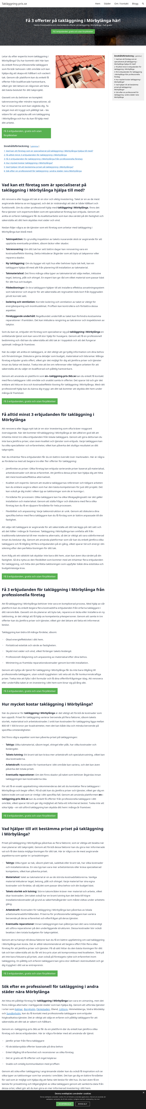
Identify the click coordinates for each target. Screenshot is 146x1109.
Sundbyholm (14, 1013)
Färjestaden (43, 1009)
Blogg (135, 3)
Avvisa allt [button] (82, 1104)
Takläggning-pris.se (14, 3)
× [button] (143, 1092)
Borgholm (29, 1009)
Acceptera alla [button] (65, 1104)
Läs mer (97, 1099)
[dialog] (73, 1099)
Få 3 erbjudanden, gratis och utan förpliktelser (73, 31)
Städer (107, 3)
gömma (34, 146)
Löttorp (63, 1009)
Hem (97, 3)
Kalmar (19, 1009)
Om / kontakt (121, 3)
